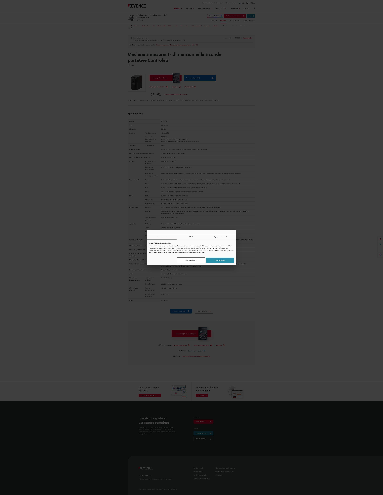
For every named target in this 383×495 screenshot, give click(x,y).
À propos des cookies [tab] (221, 237)
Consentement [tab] (161, 237)
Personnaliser (190, 260)
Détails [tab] (191, 237)
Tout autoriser (220, 260)
